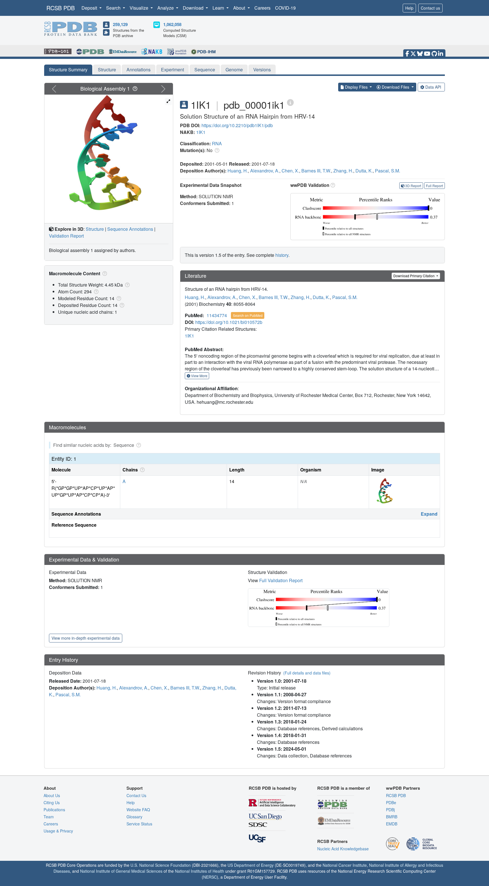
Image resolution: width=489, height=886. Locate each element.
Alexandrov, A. (264, 170)
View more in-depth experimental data (86, 638)
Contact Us (136, 795)
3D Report (413, 185)
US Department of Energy (251, 865)
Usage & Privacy (58, 831)
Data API (433, 87)
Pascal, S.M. (387, 170)
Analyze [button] (166, 8)
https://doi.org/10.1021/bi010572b (228, 322)
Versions (262, 69)
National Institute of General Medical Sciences (121, 871)
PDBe (391, 802)
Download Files (395, 87)
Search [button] (114, 8)
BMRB (391, 816)
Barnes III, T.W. (316, 170)
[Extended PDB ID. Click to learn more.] (290, 102)
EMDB (391, 824)
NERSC (210, 877)
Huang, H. (238, 170)
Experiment (172, 69)
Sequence (204, 69)
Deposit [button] (90, 8)
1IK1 (200, 132)
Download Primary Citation (414, 275)
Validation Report (66, 235)
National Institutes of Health (199, 871)
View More (198, 375)
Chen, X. (290, 170)
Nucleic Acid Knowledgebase (343, 848)
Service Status (139, 824)
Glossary (134, 816)
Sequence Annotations (130, 229)
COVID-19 (285, 8)
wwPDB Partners (403, 788)
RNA (217, 143)
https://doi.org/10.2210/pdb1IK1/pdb (237, 125)
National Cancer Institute (345, 865)
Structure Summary (68, 69)
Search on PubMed (248, 315)
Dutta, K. (364, 170)
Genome (234, 69)
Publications (54, 809)
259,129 (120, 24)
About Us (52, 795)
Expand (429, 514)
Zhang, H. (343, 170)
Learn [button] (219, 8)
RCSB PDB (60, 8)
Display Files (356, 87)
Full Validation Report (281, 580)
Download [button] (194, 8)
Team (49, 816)
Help (409, 8)
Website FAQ (138, 809)
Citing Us (52, 802)
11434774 (217, 315)
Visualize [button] (139, 8)
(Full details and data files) (307, 673)
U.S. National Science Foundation (160, 865)
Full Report (434, 185)
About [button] (239, 8)
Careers (262, 8)
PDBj (390, 809)
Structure (107, 69)
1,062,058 (172, 24)
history (281, 255)
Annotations (138, 69)
